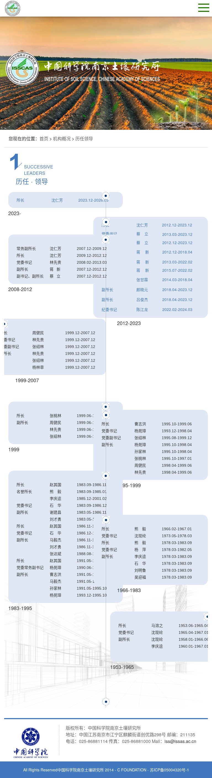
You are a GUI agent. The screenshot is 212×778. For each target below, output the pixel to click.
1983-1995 (20, 607)
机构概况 (62, 138)
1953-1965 (122, 666)
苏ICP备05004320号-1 (169, 769)
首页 (43, 138)
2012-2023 (129, 322)
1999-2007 (27, 380)
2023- (14, 213)
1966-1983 (129, 590)
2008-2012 (20, 288)
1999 (13, 449)
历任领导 (84, 138)
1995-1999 (129, 485)
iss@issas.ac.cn (180, 741)
